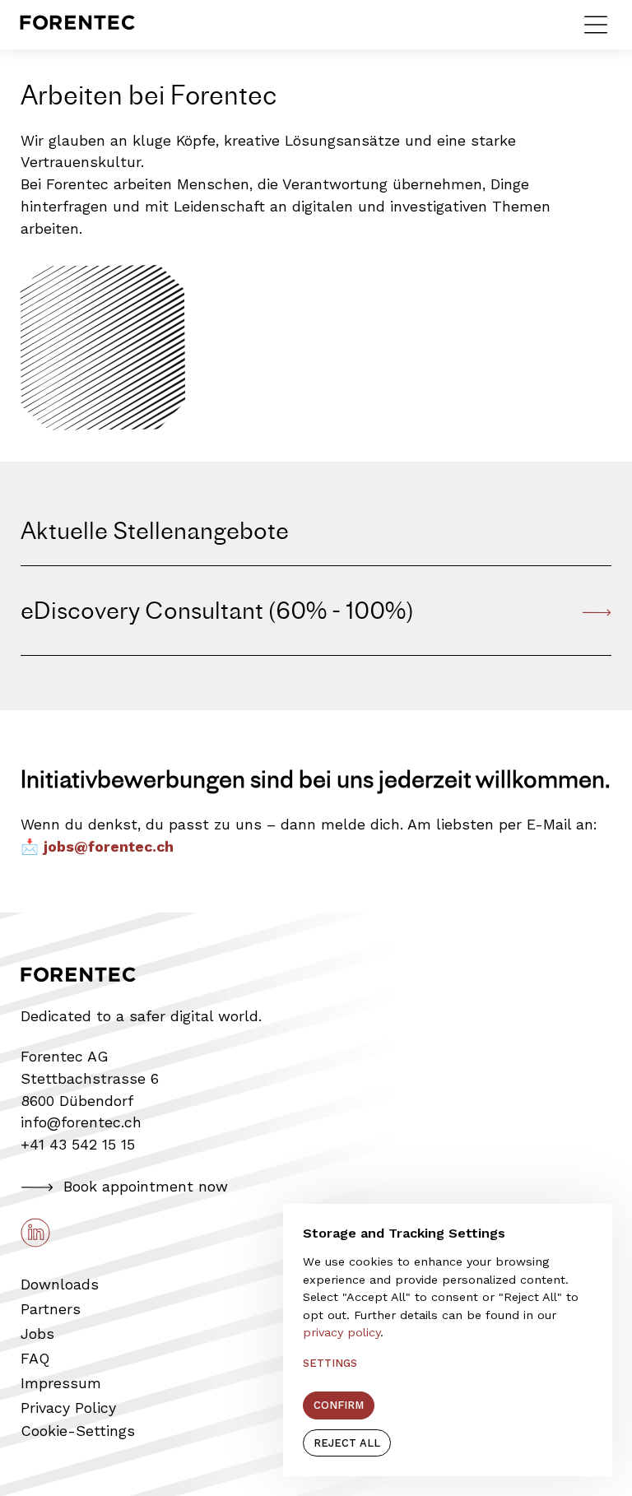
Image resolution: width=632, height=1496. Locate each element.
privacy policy (341, 1333)
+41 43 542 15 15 (78, 1144)
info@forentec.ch (81, 1122)
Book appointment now (145, 1186)
